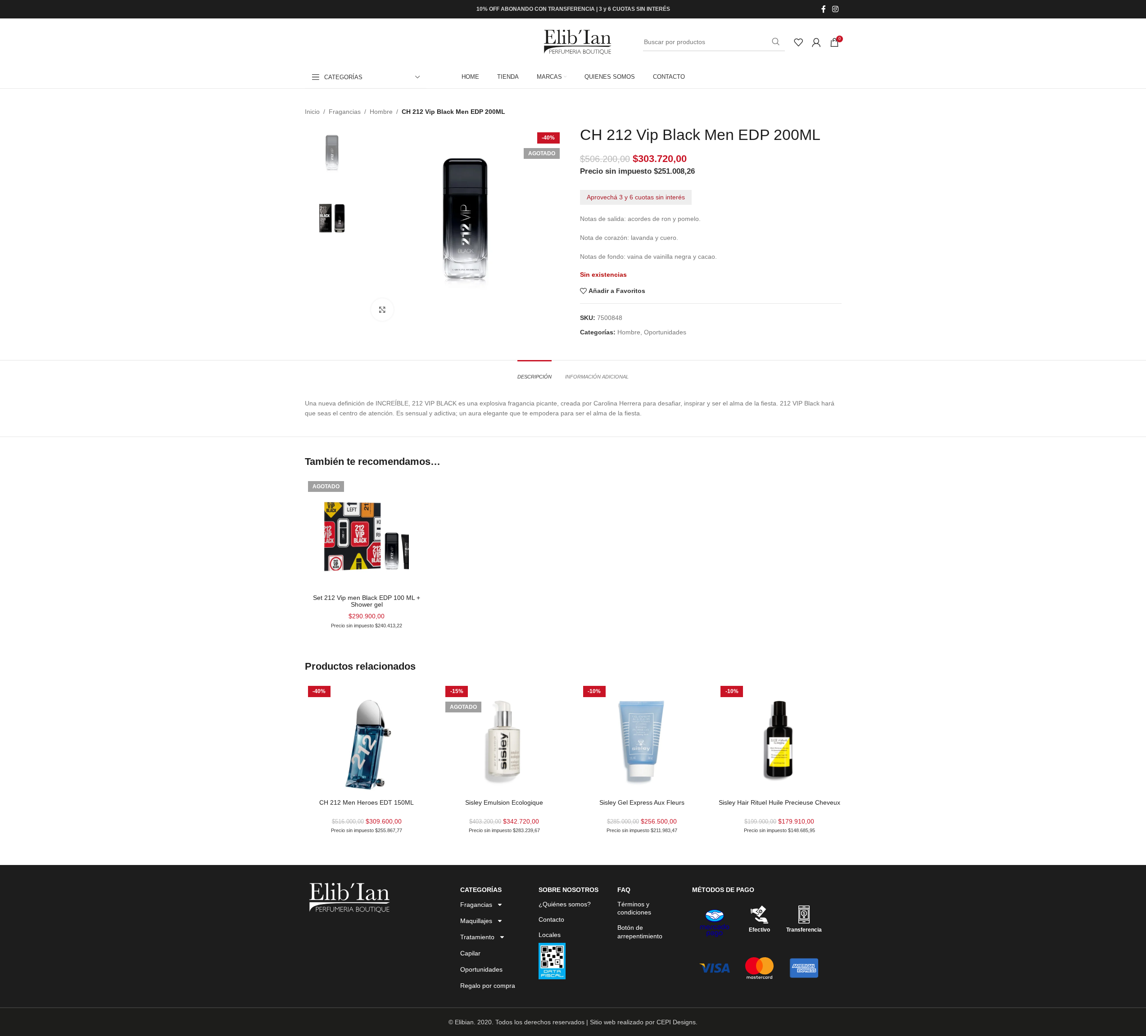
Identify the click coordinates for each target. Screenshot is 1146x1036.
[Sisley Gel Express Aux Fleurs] (642, 739)
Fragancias (345, 111)
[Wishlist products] (798, 42)
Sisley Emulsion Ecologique (504, 802)
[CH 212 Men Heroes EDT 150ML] (367, 739)
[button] (26, 1009)
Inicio (312, 111)
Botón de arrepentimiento (639, 931)
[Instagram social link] (835, 9)
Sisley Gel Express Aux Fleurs (641, 802)
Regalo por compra (487, 985)
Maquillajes (476, 920)
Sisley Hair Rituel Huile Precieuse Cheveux (779, 802)
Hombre (381, 111)
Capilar (470, 953)
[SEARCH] (776, 42)
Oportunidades (665, 332)
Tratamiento (477, 937)
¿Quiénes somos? (565, 904)
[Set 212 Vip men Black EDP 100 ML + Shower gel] (367, 534)
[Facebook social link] (823, 9)
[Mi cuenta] (816, 42)
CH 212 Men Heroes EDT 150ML (366, 802)
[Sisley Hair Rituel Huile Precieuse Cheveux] (779, 739)
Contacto (551, 919)
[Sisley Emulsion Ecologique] (504, 739)
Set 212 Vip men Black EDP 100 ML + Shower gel (366, 601)
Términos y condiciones (634, 908)
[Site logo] (578, 41)
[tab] (534, 372)
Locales (550, 934)
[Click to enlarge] (382, 309)
